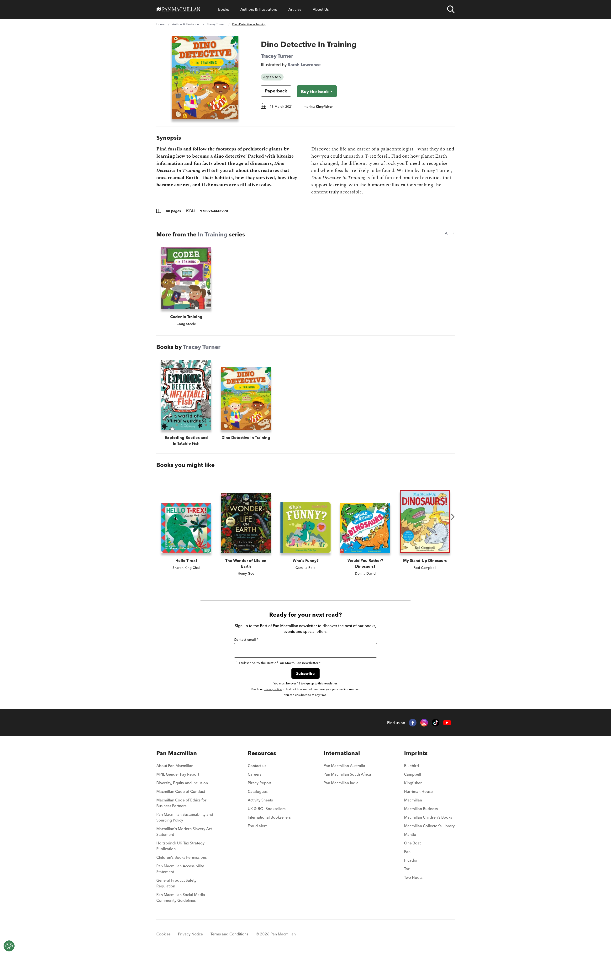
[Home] (178, 9)
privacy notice (272, 689)
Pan (407, 851)
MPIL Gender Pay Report (177, 774)
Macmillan (413, 800)
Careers (254, 774)
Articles (294, 9)
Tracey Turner (216, 24)
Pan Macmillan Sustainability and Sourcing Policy (184, 817)
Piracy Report (259, 782)
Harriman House (418, 791)
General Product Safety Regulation (176, 883)
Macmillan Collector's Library (429, 825)
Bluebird (411, 765)
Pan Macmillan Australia (344, 765)
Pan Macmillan (176, 753)
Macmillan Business (421, 808)
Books (223, 9)
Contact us (257, 765)
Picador (411, 860)
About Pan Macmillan (174, 765)
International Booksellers (269, 817)
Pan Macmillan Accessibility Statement (180, 869)
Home (160, 24)
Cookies (163, 934)
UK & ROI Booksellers (266, 808)
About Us (321, 9)
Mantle (410, 834)
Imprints (415, 753)
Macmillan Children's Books (428, 817)
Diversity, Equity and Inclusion (182, 782)
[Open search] (451, 9)
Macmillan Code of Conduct (180, 791)
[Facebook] (412, 722)
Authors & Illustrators (258, 9)
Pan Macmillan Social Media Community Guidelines (180, 897)
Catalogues (258, 791)
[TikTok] (435, 722)
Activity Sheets (260, 800)
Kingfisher (413, 782)
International (342, 753)
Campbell (412, 774)
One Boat (412, 843)
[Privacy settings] (9, 945)
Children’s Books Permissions (181, 857)
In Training (212, 234)
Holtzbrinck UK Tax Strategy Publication (180, 846)
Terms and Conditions (229, 934)
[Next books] (453, 516)
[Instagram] (424, 722)
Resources (262, 753)
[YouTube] (447, 723)
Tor (407, 868)
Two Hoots (413, 877)
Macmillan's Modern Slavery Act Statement (184, 831)
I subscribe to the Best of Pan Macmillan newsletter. (280, 663)
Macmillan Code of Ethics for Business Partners (181, 803)
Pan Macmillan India (341, 782)
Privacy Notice (190, 934)
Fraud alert (257, 825)
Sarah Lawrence (304, 64)
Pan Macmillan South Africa (347, 774)
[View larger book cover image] (205, 77)
